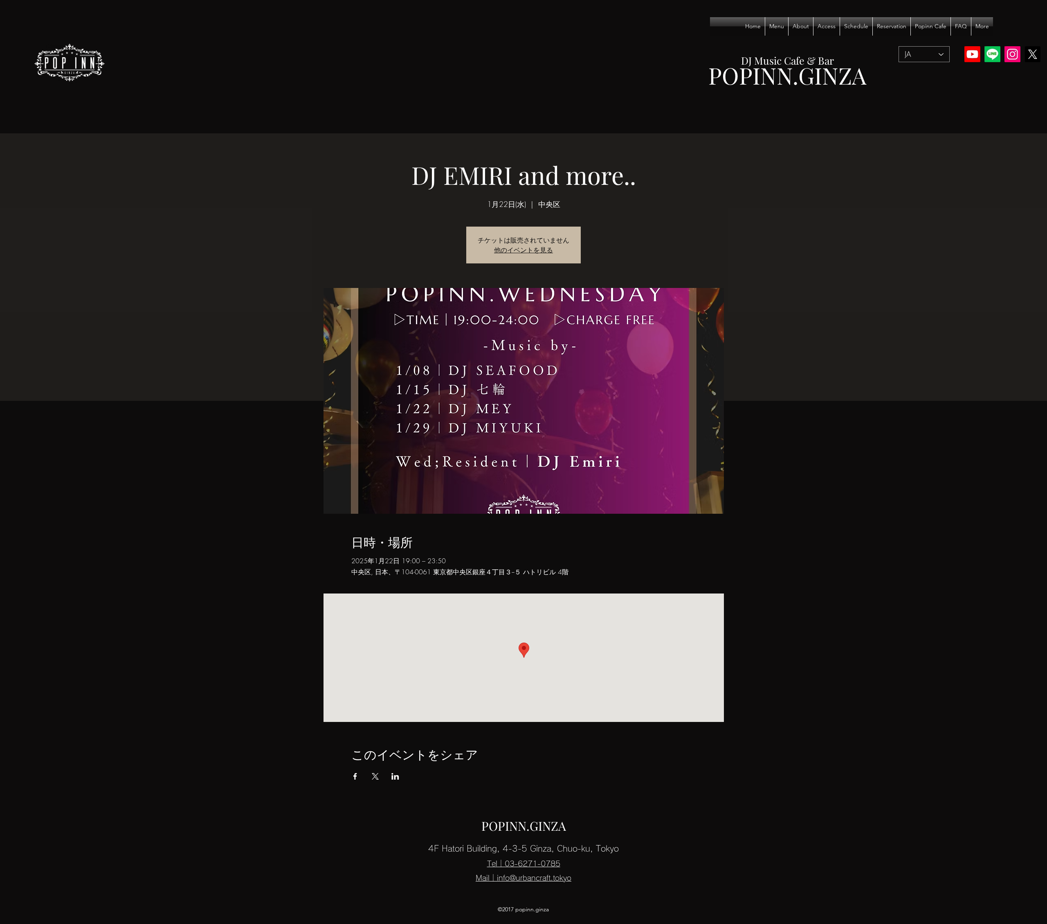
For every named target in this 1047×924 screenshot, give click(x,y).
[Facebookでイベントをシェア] (355, 776)
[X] (1032, 54)
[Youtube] (972, 54)
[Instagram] (1012, 54)
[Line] (992, 54)
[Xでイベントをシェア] (375, 776)
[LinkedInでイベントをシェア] (395, 776)
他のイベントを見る (523, 249)
